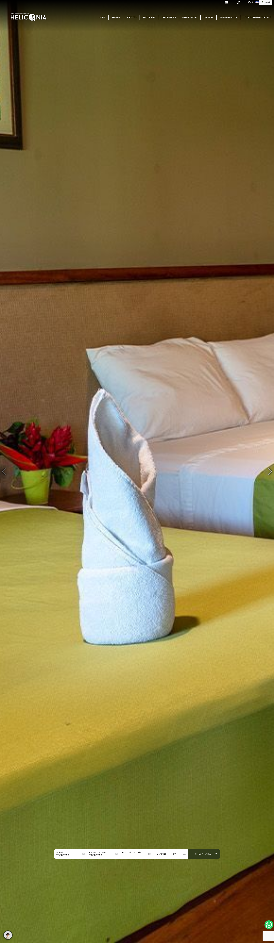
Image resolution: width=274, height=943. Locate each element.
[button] (270, 471)
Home (102, 17)
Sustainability (228, 17)
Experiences (169, 17)
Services (131, 17)
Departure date (97, 852)
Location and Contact (257, 17)
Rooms (116, 17)
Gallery (208, 17)
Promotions (189, 17)
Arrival (59, 852)
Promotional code (131, 852)
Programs (149, 17)
